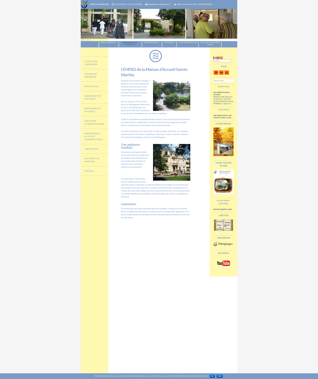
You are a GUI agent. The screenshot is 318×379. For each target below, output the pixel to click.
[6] (88, 40)
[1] (81, 40)
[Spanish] (221, 58)
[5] (87, 40)
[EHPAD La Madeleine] (159, 24)
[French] (215, 58)
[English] (218, 58)
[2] (82, 40)
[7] (90, 40)
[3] (84, 40)
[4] (85, 40)
